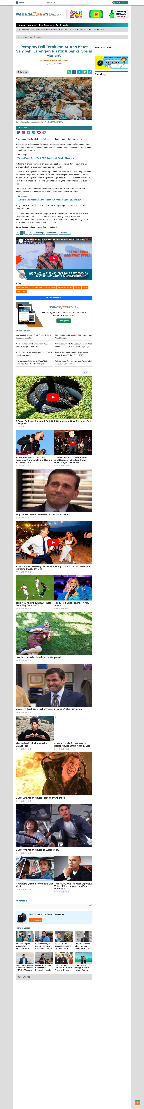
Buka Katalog (35, 920)
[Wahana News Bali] (38, 14)
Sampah (77, 287)
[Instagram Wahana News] (23, 132)
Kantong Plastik (49, 287)
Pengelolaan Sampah (65, 287)
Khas (40, 25)
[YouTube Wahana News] (39, 132)
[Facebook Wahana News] (18, 132)
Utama (22, 25)
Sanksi (85, 287)
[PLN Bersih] (97, 14)
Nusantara (32, 25)
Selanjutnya (51, 232)
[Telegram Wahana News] (44, 132)
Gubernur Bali (37, 287)
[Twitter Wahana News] (28, 132)
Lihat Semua (64, 232)
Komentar (23, 72)
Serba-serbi (49, 25)
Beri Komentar (55, 298)
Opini (58, 25)
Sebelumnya (39, 232)
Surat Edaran (21, 291)
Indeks (65, 25)
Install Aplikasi (63, 321)
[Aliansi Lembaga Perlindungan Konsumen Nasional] (111, 62)
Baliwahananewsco (23, 287)
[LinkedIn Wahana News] (33, 132)
